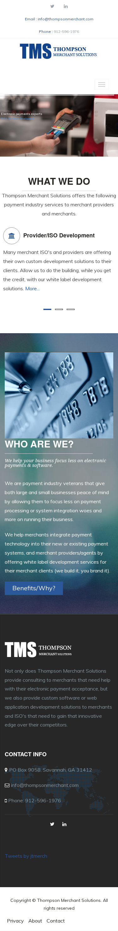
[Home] (59, 53)
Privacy (15, 921)
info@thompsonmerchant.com (65, 19)
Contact (56, 921)
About (35, 921)
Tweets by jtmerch (26, 856)
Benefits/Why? (33, 588)
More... (32, 288)
